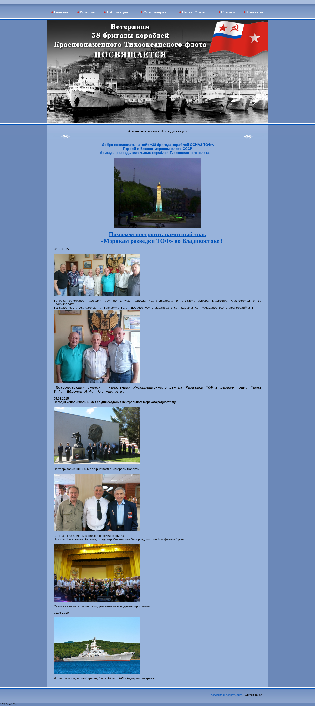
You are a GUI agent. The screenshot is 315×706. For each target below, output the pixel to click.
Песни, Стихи (193, 12)
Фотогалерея (154, 12)
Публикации (117, 12)
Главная (61, 12)
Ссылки (228, 12)
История (87, 12)
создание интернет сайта (226, 694)
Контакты (254, 12)
